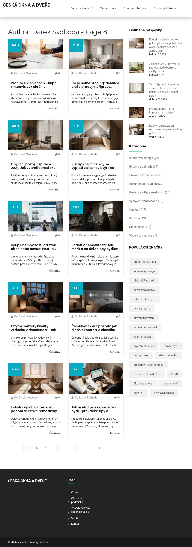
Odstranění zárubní (165, 8)
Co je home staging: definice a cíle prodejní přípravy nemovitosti (95, 85)
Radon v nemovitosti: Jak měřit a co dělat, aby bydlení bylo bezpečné (95, 247)
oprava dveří (170, 383)
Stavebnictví (140, 227)
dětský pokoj (141, 355)
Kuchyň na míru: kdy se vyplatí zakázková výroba (92, 166)
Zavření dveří (108, 8)
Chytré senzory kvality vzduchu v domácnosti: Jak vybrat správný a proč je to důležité (33, 328)
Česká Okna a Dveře (26, 5)
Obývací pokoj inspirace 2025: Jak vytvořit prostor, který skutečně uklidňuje (32, 166)
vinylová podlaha (164, 392)
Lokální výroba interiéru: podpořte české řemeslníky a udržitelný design (35, 409)
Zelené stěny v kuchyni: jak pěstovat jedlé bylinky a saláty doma (164, 67)
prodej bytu (171, 346)
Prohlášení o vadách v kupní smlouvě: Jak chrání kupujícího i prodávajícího (34, 85)
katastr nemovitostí (145, 327)
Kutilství (137, 218)
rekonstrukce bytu (144, 299)
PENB (174, 374)
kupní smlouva (142, 336)
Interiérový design (144, 158)
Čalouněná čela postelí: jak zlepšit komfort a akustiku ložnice (94, 328)
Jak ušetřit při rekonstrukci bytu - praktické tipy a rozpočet (93, 409)
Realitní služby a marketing (149, 192)
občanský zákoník (144, 280)
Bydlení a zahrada (143, 166)
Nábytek (137, 209)
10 (70, 447)
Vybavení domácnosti (146, 201)
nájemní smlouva (144, 346)
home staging (142, 308)
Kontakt (75, 523)
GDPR (74, 517)
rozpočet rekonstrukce (147, 374)
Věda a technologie (143, 235)
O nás (74, 492)
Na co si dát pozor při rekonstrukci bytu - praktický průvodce (165, 129)
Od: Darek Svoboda (25, 73)
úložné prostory (143, 383)
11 (80, 447)
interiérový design (144, 271)
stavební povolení (144, 317)
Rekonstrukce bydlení (146, 184)
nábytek (138, 392)
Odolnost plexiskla (134, 8)
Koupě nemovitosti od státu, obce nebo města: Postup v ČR (34, 247)
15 (98, 447)
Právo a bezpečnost (145, 175)
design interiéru (168, 355)
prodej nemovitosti (145, 261)
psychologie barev (144, 289)
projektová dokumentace (148, 364)
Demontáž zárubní (81, 8)
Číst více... (54, 108)
